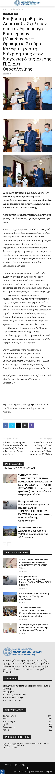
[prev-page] (4, 544)
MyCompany (47, 772)
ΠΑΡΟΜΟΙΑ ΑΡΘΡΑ (13, 464)
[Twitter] (12, 425)
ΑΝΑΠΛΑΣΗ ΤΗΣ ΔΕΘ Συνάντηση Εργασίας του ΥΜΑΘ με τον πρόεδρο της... (34, 596)
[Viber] (31, 425)
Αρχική (5, 9)
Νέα (16, 14)
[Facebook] (5, 425)
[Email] (18, 425)
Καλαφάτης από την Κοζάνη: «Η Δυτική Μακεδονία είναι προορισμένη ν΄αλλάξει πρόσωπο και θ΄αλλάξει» (40, 448)
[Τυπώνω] (25, 425)
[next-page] (9, 544)
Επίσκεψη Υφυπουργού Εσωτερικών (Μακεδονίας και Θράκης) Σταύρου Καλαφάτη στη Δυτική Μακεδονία (15, 448)
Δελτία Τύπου (17, 9)
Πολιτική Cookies (10, 747)
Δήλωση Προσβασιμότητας (14, 745)
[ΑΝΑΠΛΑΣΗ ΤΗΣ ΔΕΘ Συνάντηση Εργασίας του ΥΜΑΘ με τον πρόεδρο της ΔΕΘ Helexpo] (10, 531)
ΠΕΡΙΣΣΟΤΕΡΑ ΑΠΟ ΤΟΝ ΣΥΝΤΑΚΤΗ (20, 468)
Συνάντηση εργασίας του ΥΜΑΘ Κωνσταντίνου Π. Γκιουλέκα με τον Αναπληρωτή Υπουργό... (34, 627)
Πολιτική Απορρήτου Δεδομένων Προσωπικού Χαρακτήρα (26, 744)
